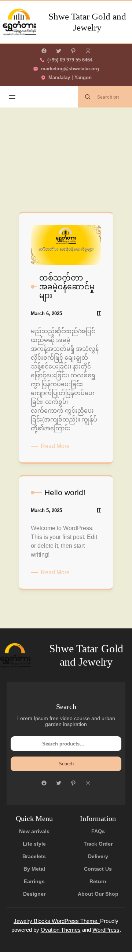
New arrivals (34, 831)
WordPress (106, 930)
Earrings (34, 881)
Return (97, 881)
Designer (34, 894)
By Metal (34, 869)
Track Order (98, 844)
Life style (34, 844)
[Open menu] (12, 97)
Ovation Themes (61, 930)
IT (99, 313)
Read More (56, 446)
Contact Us (98, 869)
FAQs (98, 831)
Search (66, 763)
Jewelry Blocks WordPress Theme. (57, 921)
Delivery (98, 856)
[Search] (87, 97)
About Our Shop (98, 894)
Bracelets (34, 856)
